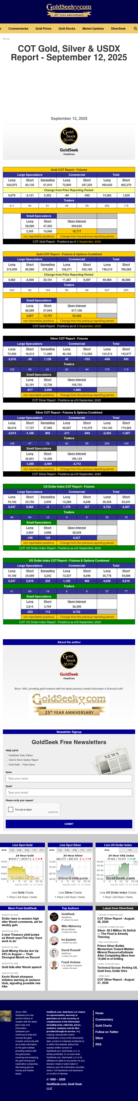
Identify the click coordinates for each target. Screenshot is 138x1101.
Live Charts (22, 892)
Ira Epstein (68, 939)
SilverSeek (118, 28)
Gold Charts (103, 1025)
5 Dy (19, 850)
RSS (98, 1044)
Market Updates (93, 28)
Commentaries (18, 28)
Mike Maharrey (71, 926)
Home (6, 38)
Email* (9, 786)
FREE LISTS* (12, 750)
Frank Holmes (70, 962)
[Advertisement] (69, 91)
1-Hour (11, 897)
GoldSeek (68, 914)
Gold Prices (43, 28)
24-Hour (23, 897)
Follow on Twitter (106, 1032)
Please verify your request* (20, 800)
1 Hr (12, 850)
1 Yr (34, 850)
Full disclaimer (61, 1070)
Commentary (104, 1019)
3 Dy (27, 850)
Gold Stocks (67, 28)
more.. (34, 897)
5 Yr (41, 850)
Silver (99, 1038)
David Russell (70, 950)
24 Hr (4, 850)
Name (9, 772)
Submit (69, 824)
